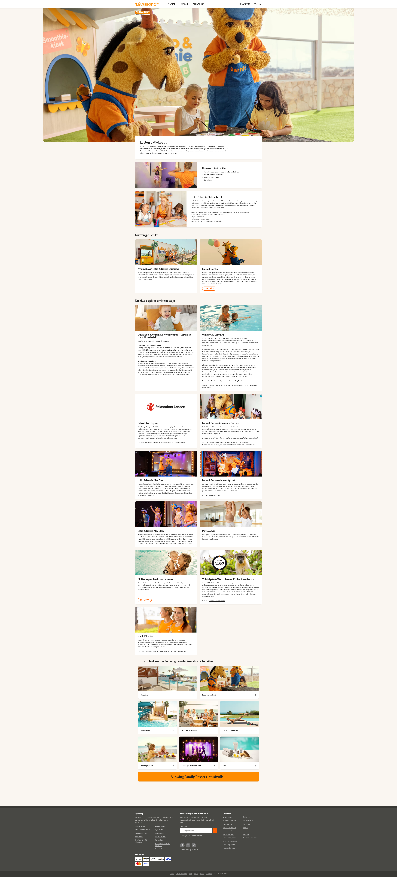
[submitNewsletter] (215, 830)
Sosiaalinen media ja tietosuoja (162, 844)
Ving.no (196, 873)
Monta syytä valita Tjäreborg (141, 841)
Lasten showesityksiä (211, 177)
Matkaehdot (159, 833)
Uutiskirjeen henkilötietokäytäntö (191, 836)
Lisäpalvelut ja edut (229, 838)
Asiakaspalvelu (160, 826)
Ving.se (190, 873)
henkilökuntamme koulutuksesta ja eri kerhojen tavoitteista (165, 651)
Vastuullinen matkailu (142, 830)
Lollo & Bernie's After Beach (213, 175)
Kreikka (245, 827)
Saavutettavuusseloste (163, 849)
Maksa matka (227, 817)
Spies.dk (202, 873)
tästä (183, 442)
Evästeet (172, 873)
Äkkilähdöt (198, 4)
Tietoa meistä (140, 826)
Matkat (171, 4)
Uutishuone (139, 836)
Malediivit (246, 831)
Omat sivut (244, 4)
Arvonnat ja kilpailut (230, 841)
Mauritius (246, 834)
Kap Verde (246, 824)
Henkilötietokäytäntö (181, 873)
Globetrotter (209, 873)
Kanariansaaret (248, 821)
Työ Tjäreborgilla (141, 833)
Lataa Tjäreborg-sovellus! (189, 850)
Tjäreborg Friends (229, 845)
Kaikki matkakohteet (250, 838)
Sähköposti (184, 827)
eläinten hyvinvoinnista (217, 601)
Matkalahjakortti (228, 834)
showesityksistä (214, 495)
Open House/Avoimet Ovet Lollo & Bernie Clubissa (221, 172)
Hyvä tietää (159, 830)
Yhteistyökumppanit (230, 848)
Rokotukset (159, 840)
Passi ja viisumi (160, 836)
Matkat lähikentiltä (229, 827)
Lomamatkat (227, 831)
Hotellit (184, 4)
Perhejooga (208, 180)
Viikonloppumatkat (229, 821)
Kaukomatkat (227, 824)
